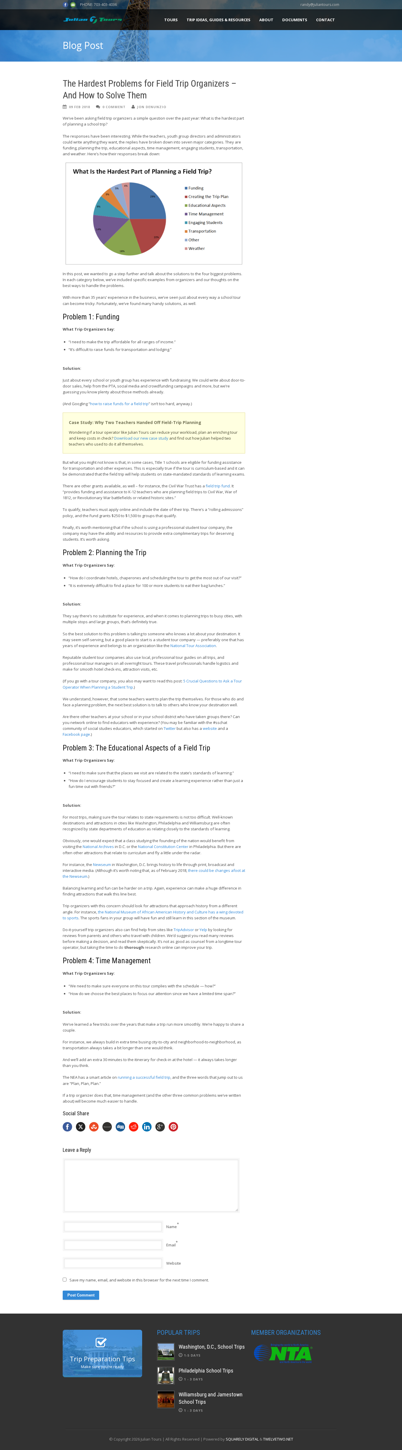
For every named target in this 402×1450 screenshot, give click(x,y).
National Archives (98, 846)
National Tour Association (193, 645)
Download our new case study (141, 438)
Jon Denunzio (151, 107)
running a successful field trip (144, 1077)
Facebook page (76, 734)
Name (171, 1226)
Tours (171, 19)
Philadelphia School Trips (206, 1370)
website (210, 728)
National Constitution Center (163, 846)
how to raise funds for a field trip (119, 403)
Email (171, 1245)
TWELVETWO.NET (278, 1439)
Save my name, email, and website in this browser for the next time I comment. (139, 1280)
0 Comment (114, 107)
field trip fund (218, 486)
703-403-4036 (105, 4)
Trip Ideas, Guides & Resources (218, 19)
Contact (325, 19)
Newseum (102, 864)
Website (173, 1263)
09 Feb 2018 (79, 107)
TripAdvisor (184, 929)
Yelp (203, 929)
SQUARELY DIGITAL (242, 1439)
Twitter (170, 728)
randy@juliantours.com (319, 4)
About (266, 19)
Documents (294, 19)
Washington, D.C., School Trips (212, 1346)
